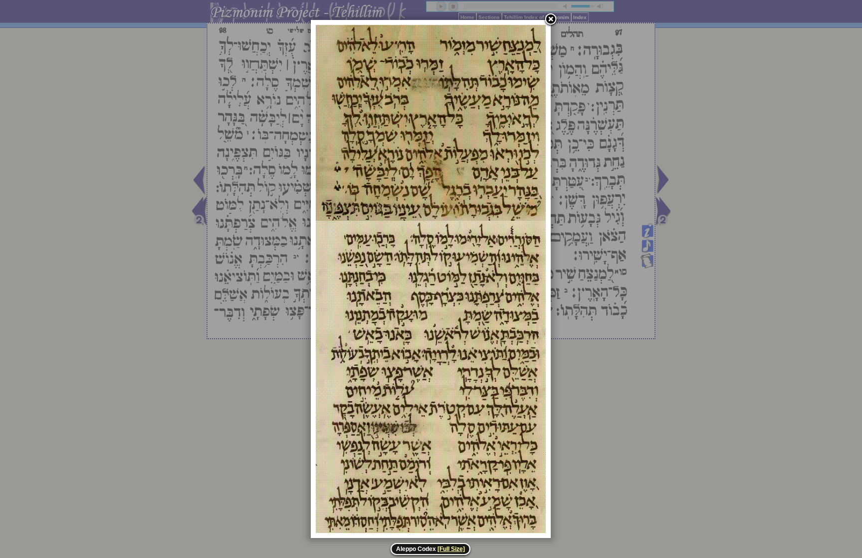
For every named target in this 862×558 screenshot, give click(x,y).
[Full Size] (451, 549)
